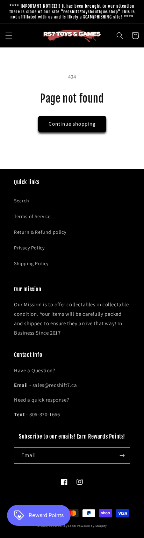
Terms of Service (32, 216)
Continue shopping (72, 123)
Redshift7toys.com (62, 526)
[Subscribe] (122, 455)
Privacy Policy (29, 248)
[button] (8, 35)
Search (21, 200)
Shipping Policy (31, 263)
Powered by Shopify (92, 526)
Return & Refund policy (40, 232)
